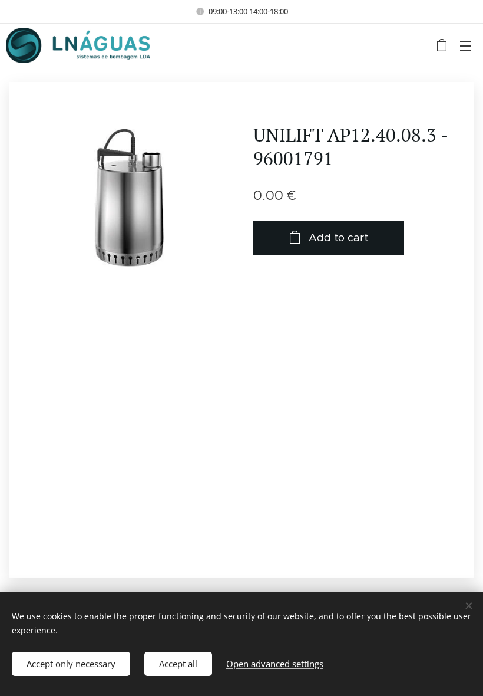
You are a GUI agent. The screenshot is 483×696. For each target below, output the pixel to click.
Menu (465, 45)
